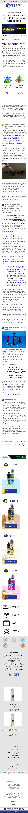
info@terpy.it (15, 753)
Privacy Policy (14, 764)
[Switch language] (3, 1)
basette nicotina (21, 282)
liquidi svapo (18, 52)
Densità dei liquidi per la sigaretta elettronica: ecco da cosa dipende (20, 443)
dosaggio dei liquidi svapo (16, 291)
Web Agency (14, 801)
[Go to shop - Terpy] (14, 809)
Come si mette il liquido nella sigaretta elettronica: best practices (8, 443)
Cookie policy (14, 766)
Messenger (15, 1)
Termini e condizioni (14, 769)
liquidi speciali (20, 223)
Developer (14, 804)
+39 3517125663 (15, 757)
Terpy (4, 430)
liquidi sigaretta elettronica (12, 65)
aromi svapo (12, 273)
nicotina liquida (19, 280)
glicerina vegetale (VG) (14, 135)
